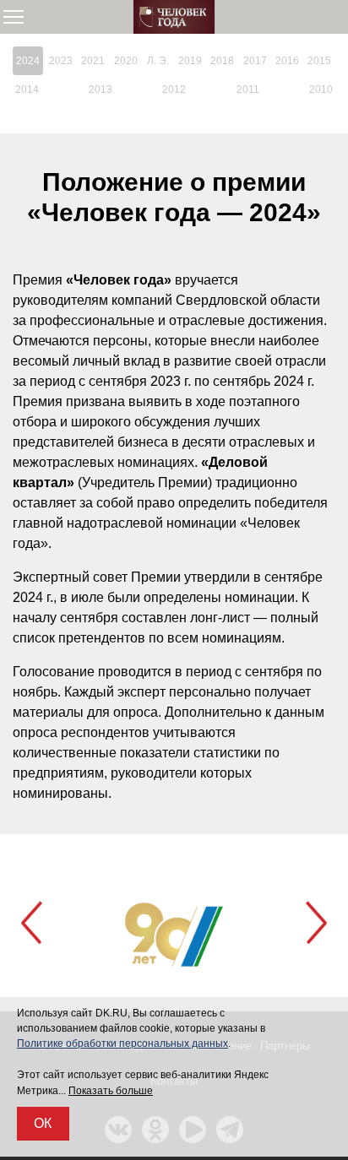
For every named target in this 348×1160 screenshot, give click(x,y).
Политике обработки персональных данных (122, 1043)
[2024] (28, 60)
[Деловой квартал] (174, 17)
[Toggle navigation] (13, 17)
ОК (43, 1123)
